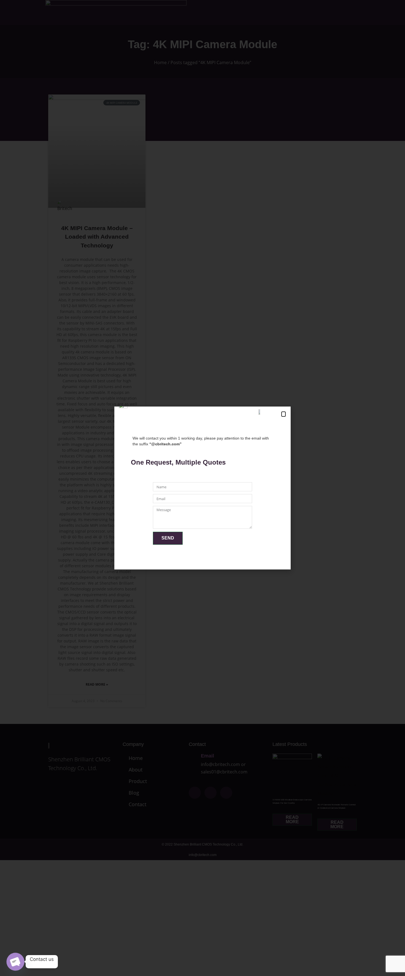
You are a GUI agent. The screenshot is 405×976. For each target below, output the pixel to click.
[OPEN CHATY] (15, 961)
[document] (202, 488)
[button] (283, 414)
